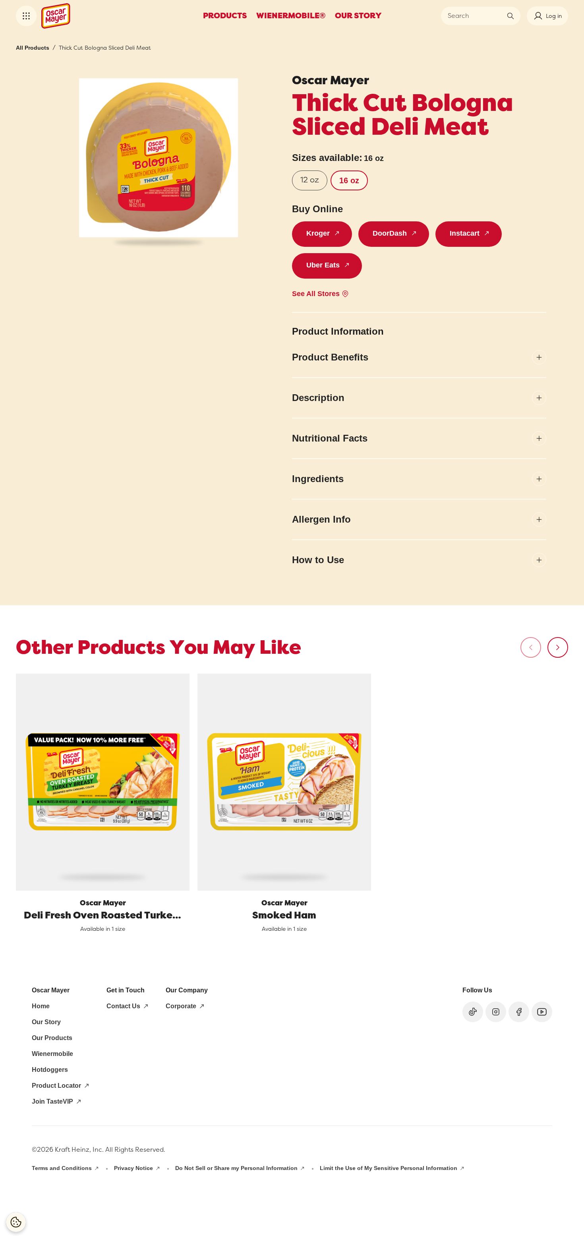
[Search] (510, 16)
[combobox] (475, 16)
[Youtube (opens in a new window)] (542, 1012)
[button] (26, 16)
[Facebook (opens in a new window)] (519, 1012)
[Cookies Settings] (16, 1222)
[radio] (309, 180)
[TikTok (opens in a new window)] (472, 1012)
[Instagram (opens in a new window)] (495, 1012)
